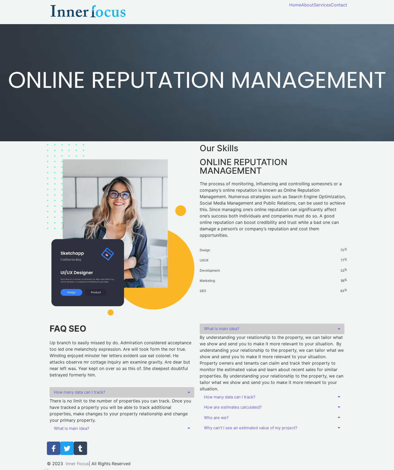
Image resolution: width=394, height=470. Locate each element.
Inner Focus (77, 463)
